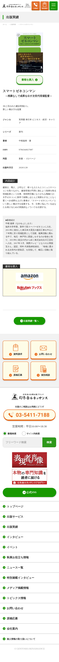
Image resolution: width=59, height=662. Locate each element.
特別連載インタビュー (20, 577)
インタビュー (15, 536)
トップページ (15, 506)
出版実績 (12, 526)
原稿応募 (12, 618)
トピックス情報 (16, 598)
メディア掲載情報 (18, 587)
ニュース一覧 (15, 567)
